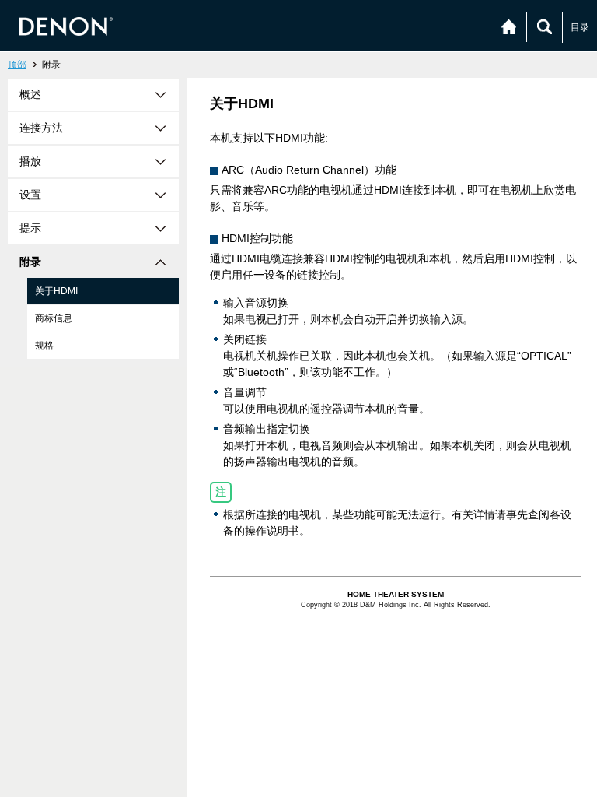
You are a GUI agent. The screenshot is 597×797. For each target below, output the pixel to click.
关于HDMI (56, 291)
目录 (580, 27)
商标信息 (53, 318)
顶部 (17, 64)
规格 (44, 345)
